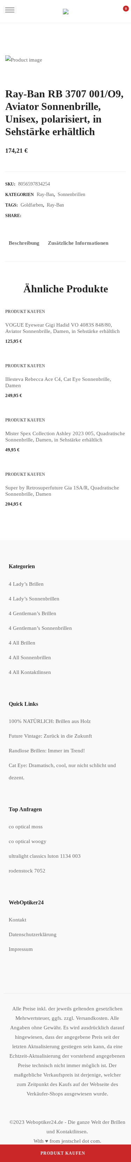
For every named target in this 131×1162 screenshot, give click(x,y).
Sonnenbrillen (71, 194)
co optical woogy (27, 841)
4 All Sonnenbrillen (30, 657)
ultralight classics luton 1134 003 (45, 856)
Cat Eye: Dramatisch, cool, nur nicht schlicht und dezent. (62, 771)
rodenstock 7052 (27, 871)
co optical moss (26, 826)
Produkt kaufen (63, 1153)
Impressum (21, 949)
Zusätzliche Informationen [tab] (78, 243)
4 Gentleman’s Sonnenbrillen (40, 628)
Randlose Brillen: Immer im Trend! (47, 750)
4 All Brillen (22, 643)
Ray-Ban (45, 194)
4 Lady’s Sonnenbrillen (34, 598)
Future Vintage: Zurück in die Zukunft (50, 736)
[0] (122, 11)
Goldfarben (32, 205)
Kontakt (17, 920)
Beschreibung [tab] (24, 243)
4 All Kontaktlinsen (30, 672)
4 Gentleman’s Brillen (32, 613)
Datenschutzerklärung (33, 934)
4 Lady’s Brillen (26, 584)
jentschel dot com (80, 1141)
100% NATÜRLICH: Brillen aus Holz (50, 721)
